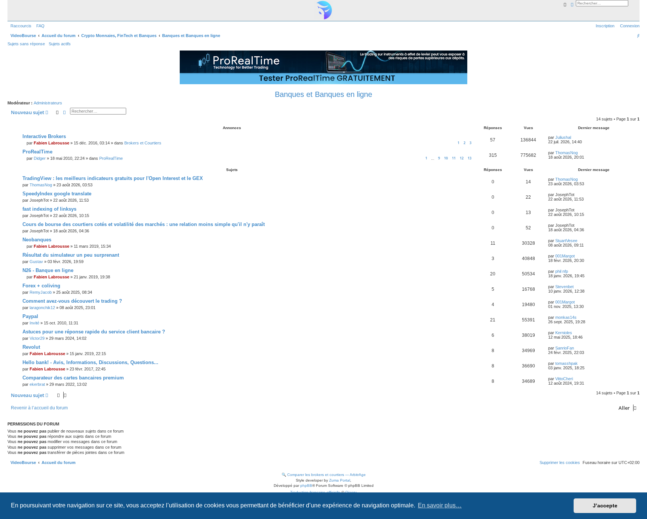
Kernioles (563, 332)
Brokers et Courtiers (142, 143)
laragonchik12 (42, 307)
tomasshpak (566, 363)
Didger (40, 158)
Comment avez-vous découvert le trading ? (72, 301)
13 (469, 158)
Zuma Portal (339, 480)
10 (446, 158)
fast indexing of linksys (49, 209)
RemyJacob (41, 292)
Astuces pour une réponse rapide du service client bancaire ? (93, 332)
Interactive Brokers (44, 136)
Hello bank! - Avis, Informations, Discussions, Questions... (90, 362)
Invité (34, 323)
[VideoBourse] (323, 10)
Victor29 (37, 338)
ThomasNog (566, 152)
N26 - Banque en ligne (47, 270)
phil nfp (561, 271)
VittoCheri (564, 378)
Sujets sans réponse (26, 44)
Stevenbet (564, 286)
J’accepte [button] (605, 506)
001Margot (565, 256)
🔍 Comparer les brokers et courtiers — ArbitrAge (324, 475)
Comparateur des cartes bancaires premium (73, 378)
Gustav (36, 261)
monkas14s (566, 317)
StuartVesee (566, 240)
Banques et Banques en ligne (323, 94)
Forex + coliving (41, 285)
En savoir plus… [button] (440, 505)
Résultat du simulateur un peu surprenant (70, 255)
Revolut (31, 347)
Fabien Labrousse (51, 143)
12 (462, 158)
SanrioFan (564, 348)
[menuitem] (39, 25)
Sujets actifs (60, 44)
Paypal (30, 316)
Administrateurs (48, 103)
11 (454, 158)
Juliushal (563, 137)
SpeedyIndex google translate (56, 193)
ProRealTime (37, 152)
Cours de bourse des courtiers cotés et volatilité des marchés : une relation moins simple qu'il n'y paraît (143, 224)
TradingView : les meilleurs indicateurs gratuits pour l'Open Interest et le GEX (112, 178)
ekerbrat (37, 384)
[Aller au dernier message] (573, 137)
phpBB (306, 485)
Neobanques (36, 239)
